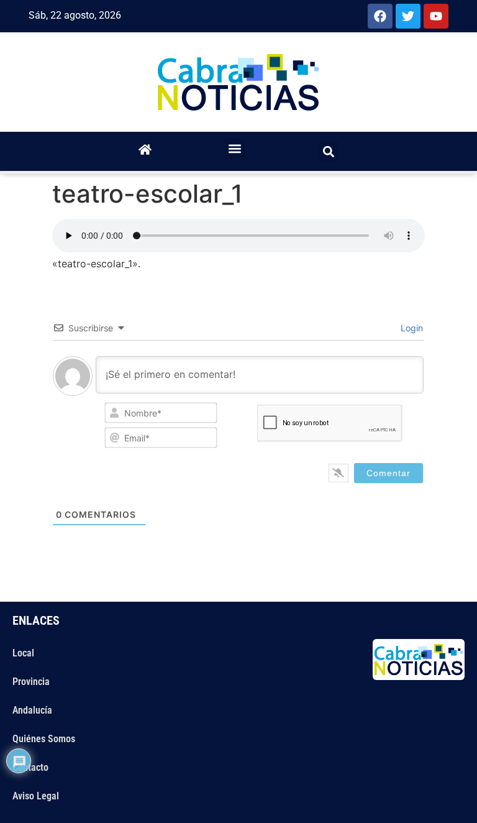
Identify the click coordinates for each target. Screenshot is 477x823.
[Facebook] (380, 16)
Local (23, 653)
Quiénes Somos (43, 739)
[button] (235, 148)
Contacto (30, 767)
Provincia (31, 681)
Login (410, 328)
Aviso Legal (35, 796)
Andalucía (32, 710)
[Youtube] (436, 16)
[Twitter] (408, 16)
